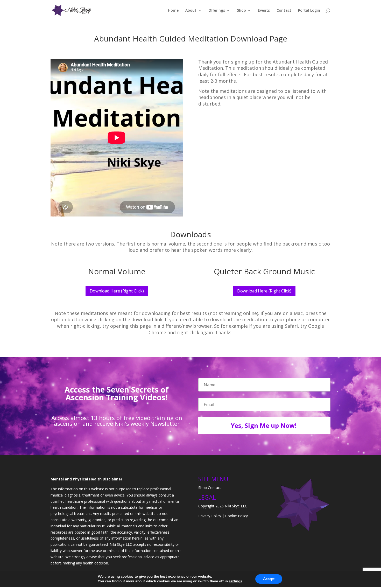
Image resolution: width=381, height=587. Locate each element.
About (190, 11)
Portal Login (309, 11)
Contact (284, 11)
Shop (241, 11)
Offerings (216, 11)
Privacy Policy (209, 515)
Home (173, 11)
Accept (268, 578)
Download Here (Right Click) (117, 291)
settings (235, 581)
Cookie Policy (236, 515)
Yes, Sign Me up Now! (264, 425)
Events (264, 11)
